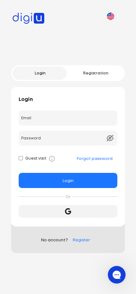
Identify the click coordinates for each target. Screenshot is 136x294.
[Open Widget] (117, 275)
